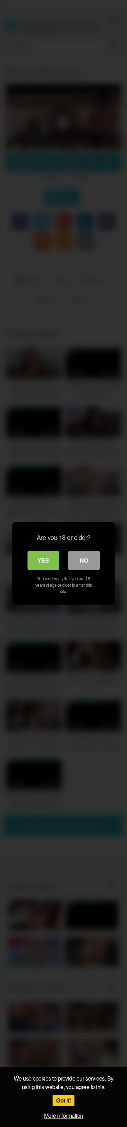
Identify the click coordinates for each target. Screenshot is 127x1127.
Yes (43, 560)
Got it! (63, 1100)
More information (63, 1115)
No (84, 560)
